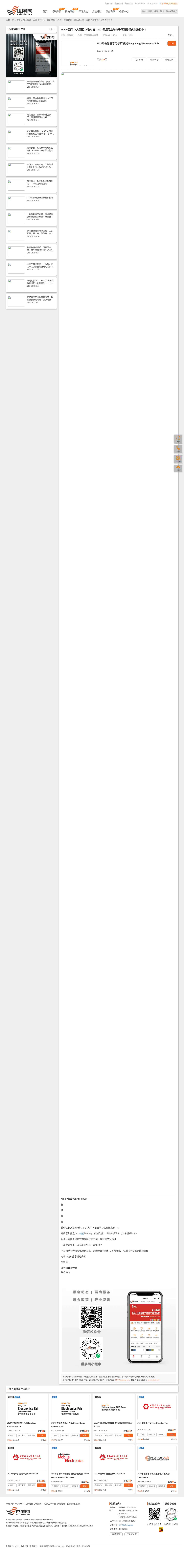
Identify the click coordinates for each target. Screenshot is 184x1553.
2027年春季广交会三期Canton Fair (109, 1474)
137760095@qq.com (122, 1380)
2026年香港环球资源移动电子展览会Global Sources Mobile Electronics (70, 1476)
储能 (81, 1233)
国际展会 (83, 11)
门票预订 (139, 60)
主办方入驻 (132, 1534)
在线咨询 (116, 1534)
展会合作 (61, 1504)
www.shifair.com (153, 1380)
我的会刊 (119, 3)
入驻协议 (38, 1504)
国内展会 (69, 11)
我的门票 (109, 3)
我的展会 (129, 3)
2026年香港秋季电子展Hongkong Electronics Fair (21, 1425)
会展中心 (124, 11)
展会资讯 (110, 11)
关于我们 (29, 1504)
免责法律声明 (50, 1504)
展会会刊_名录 (73, 1504)
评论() (43, 1440)
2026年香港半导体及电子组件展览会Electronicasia (153, 1476)
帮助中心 (10, 1504)
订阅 (172, 43)
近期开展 (56, 11)
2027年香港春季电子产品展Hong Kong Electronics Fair (128, 43)
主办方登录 (140, 3)
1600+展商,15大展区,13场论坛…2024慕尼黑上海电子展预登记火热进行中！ (79, 20)
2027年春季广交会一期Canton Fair (22, 1474)
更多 (50, 29)
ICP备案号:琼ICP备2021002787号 (80, 1526)
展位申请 (154, 60)
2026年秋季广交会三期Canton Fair (152, 1423)
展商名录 (169, 60)
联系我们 (19, 1504)
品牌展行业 (38, 20)
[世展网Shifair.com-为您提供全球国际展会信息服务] (19, 10)
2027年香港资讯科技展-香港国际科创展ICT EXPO (113, 1425)
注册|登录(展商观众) (169, 3)
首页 (45, 11)
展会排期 (96, 11)
